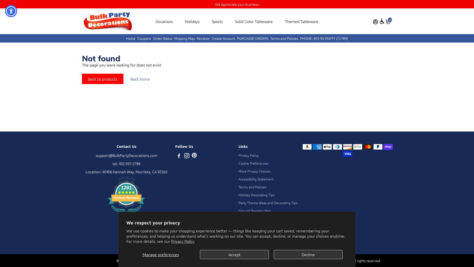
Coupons (144, 38)
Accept (234, 254)
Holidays (192, 21)
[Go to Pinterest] (194, 156)
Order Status (162, 38)
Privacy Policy (183, 241)
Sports (217, 21)
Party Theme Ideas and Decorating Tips (267, 202)
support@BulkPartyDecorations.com (126, 155)
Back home (140, 79)
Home (131, 38)
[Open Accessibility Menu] (382, 21)
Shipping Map (184, 38)
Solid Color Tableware (254, 21)
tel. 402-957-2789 (126, 163)
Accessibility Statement (256, 179)
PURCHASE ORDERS (252, 38)
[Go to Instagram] (187, 156)
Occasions (164, 21)
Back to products (102, 79)
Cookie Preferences (253, 163)
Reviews (203, 38)
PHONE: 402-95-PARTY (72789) (324, 38)
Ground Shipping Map (254, 210)
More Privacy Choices (254, 171)
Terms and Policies (284, 38)
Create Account (223, 38)
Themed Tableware (301, 21)
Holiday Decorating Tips (256, 194)
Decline (308, 254)
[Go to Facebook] (179, 156)
